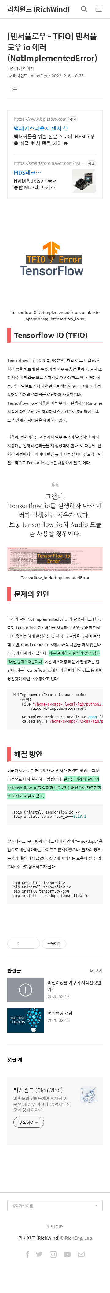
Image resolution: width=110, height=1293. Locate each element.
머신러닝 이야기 (20, 68)
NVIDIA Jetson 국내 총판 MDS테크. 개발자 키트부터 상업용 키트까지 (36, 184)
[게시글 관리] (33, 943)
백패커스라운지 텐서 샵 (41, 128)
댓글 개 (14, 1059)
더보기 (96, 970)
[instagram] (53, 1255)
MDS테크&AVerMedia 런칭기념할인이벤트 (35, 172)
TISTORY (55, 1226)
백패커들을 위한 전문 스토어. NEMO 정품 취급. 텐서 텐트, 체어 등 (54, 140)
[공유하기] (25, 943)
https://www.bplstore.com (40, 119)
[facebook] (27, 1255)
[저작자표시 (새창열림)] (69, 943)
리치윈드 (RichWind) (38, 9)
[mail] (81, 1255)
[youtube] (67, 1255)
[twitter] (39, 1255)
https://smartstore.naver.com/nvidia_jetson (49, 163)
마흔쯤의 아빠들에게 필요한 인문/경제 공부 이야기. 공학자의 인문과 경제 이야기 (42, 1104)
